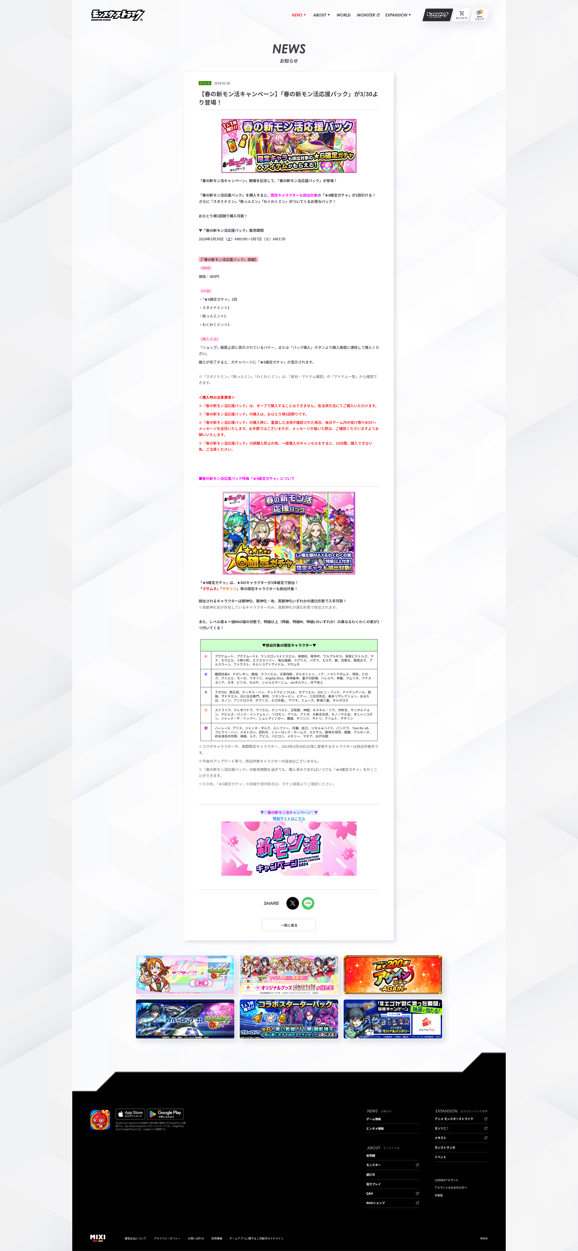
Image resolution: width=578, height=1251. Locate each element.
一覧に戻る (289, 925)
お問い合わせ (196, 1238)
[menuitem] (299, 15)
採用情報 (216, 1238)
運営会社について (135, 1238)
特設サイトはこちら (289, 818)
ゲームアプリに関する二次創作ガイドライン (256, 1238)
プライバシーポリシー (167, 1238)
